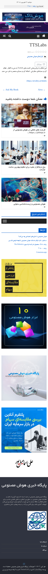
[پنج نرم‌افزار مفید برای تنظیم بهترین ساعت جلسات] (24, 142)
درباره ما (44, 546)
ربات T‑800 (32, 6)
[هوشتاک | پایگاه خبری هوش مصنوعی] (24, 24)
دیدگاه (44, 550)
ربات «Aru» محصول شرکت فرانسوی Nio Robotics (30, 244)
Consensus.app (41, 252)
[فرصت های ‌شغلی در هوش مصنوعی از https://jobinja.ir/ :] (24, 105)
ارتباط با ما (43, 542)
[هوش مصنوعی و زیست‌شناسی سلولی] (24, 179)
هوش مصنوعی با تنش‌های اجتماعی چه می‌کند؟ (32, 237)
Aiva (41, 90)
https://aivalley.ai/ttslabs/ (36, 81)
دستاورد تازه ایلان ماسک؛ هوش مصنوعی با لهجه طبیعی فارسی (27, 240)
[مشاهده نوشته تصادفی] (4, 36)
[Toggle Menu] (5, 221)
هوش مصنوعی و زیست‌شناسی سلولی (29, 204)
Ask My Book (10, 90)
